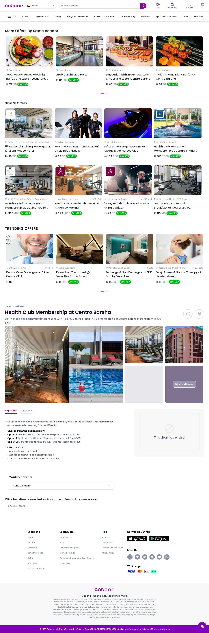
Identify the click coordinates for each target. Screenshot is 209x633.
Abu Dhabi (32, 563)
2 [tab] (106, 93)
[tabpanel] (30, 63)
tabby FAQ (65, 563)
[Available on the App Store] (137, 538)
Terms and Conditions (112, 547)
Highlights (11, 410)
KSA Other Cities (35, 553)
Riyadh (31, 537)
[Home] (14, 5)
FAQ (62, 542)
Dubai (8, 306)
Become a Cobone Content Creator (77, 558)
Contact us (107, 542)
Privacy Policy (108, 553)
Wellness (19, 306)
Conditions (26, 410)
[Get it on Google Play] (159, 538)
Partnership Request (69, 547)
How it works (66, 537)
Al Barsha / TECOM (17, 506)
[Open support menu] (202, 626)
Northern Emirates (36, 568)
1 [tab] (102, 93)
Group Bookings (67, 553)
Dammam (32, 547)
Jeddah (31, 542)
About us (106, 537)
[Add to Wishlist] (199, 313)
